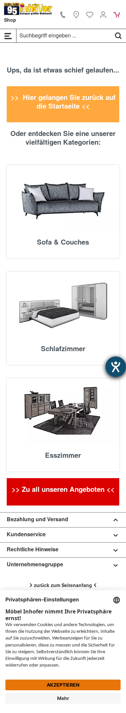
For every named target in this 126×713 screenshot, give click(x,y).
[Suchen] (118, 35)
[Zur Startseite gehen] (28, 9)
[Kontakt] (63, 14)
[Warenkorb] (116, 14)
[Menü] (8, 35)
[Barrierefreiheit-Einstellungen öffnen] (116, 366)
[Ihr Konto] (103, 14)
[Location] (76, 14)
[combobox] (63, 35)
